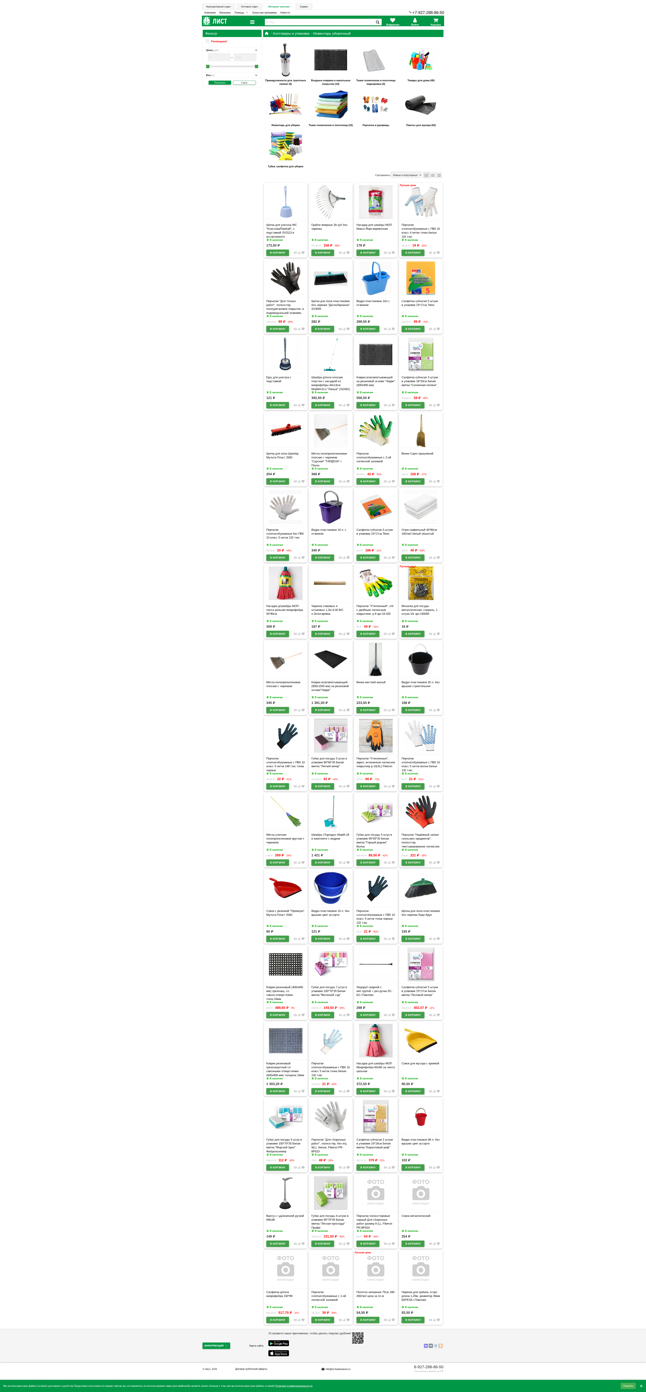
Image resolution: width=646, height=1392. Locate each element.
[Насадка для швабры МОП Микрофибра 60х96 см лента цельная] (376, 1056)
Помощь (239, 12)
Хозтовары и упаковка (291, 33)
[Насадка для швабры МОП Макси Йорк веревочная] (376, 218)
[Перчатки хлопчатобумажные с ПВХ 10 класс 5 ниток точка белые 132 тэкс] (331, 1056)
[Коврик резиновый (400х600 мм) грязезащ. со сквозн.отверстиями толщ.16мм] (286, 980)
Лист (207, 1369)
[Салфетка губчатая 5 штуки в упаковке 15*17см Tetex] (421, 294)
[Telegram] (436, 1345)
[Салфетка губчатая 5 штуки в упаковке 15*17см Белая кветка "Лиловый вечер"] (421, 980)
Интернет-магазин (279, 6)
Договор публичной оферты (251, 1368)
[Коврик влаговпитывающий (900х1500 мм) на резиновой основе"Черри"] (331, 675)
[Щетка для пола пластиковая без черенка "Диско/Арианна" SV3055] (331, 294)
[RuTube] (431, 1345)
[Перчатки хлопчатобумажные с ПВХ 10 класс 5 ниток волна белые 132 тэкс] (421, 751)
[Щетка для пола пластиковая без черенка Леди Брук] (421, 904)
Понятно (628, 1385)
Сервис (304, 6)
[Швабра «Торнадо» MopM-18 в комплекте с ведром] (331, 827)
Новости (285, 12)
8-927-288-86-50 (428, 1367)
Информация (214, 1345)
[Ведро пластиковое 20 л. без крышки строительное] (421, 675)
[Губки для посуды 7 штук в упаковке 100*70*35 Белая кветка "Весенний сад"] (331, 980)
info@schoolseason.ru (335, 1369)
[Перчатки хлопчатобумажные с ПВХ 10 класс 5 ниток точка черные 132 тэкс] (376, 904)
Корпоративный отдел (218, 6)
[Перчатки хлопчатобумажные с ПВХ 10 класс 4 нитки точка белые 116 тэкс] (421, 218)
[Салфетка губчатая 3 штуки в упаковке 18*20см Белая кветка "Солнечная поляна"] (421, 370)
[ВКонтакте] (426, 1345)
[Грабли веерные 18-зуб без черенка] (331, 218)
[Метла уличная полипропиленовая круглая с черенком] (286, 827)
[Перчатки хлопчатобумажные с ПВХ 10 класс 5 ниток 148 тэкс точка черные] (286, 751)
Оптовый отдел (249, 6)
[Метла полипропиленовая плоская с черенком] (286, 675)
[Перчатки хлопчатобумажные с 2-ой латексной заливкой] (376, 446)
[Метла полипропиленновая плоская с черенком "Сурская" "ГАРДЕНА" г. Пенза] (331, 446)
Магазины (225, 12)
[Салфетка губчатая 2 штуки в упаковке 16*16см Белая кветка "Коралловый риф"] (376, 1132)
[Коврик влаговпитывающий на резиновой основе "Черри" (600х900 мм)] (376, 370)
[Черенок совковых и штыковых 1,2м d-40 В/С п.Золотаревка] (331, 599)
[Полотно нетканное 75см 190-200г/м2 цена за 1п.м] (376, 1285)
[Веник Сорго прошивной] (421, 446)
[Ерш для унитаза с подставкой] (286, 370)
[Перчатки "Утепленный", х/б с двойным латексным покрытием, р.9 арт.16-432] (376, 599)
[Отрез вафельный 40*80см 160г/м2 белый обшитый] (421, 522)
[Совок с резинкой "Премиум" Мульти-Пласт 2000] (286, 904)
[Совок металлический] (421, 1209)
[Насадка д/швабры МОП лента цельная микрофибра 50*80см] (286, 599)
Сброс (244, 82)
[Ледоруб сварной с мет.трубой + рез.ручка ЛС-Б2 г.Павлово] (376, 980)
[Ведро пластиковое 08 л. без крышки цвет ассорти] (421, 1132)
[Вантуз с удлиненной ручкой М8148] (286, 1209)
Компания (210, 12)
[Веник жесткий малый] (376, 675)
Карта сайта (256, 1345)
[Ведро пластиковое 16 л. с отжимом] (331, 522)
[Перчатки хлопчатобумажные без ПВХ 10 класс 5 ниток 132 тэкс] (286, 522)
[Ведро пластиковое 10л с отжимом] (376, 294)
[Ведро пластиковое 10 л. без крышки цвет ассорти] (331, 904)
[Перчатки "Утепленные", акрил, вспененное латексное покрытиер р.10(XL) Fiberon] (376, 751)
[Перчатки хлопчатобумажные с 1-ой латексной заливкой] (331, 1285)
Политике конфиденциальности (293, 1385)
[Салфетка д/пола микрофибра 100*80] (286, 1285)
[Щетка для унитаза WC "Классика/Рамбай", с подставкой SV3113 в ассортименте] (286, 218)
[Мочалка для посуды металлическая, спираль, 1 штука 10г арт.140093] (421, 599)
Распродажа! (219, 41)
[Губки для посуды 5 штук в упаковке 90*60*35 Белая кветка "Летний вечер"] (331, 751)
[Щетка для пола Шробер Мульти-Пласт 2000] (286, 446)
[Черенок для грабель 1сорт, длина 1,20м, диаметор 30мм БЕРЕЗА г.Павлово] (421, 1285)
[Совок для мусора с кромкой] (421, 1056)
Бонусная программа (265, 12)
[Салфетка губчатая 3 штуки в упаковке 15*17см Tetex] (376, 522)
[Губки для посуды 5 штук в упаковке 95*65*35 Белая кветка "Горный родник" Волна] (376, 827)
